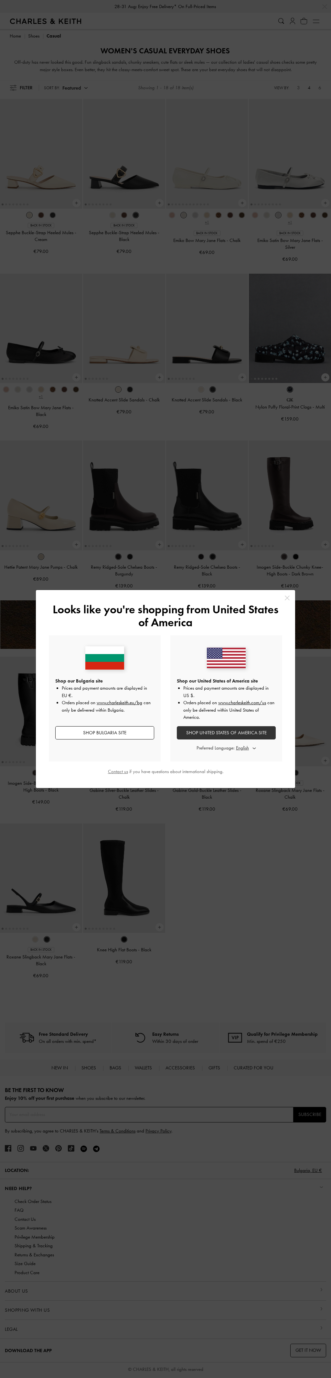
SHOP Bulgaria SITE (104, 733)
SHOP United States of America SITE (226, 733)
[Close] (287, 598)
